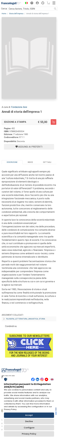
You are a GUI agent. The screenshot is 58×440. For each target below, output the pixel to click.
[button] (25, 3)
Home (4, 14)
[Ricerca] (55, 9)
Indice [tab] (30, 162)
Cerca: (4, 8)
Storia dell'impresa (16, 14)
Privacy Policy (29, 433)
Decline (29, 421)
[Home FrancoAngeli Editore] (11, 3)
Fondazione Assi (19, 107)
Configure (29, 427)
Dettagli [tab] (47, 162)
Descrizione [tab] (12, 162)
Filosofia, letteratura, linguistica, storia (25, 319)
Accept (29, 415)
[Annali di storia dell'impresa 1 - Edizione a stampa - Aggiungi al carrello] (53, 122)
